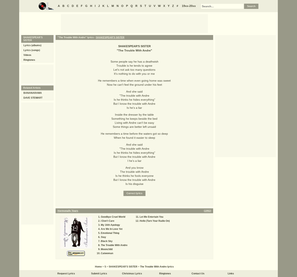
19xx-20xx (189, 5)
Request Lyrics (66, 273)
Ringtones (29, 60)
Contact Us (198, 273)
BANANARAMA (32, 93)
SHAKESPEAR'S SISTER (110, 37)
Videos (27, 55)
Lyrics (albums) (32, 45)
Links (231, 273)
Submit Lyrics (99, 273)
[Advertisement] (134, 23)
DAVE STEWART (32, 97)
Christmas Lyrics (132, 273)
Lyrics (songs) (31, 50)
